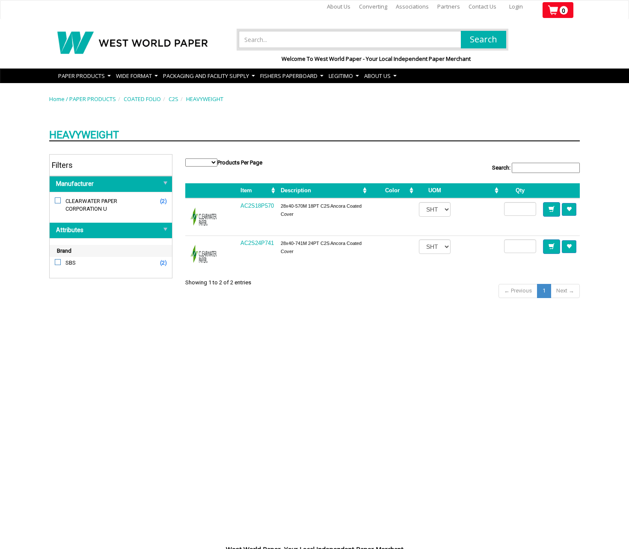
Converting (373, 6)
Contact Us (482, 6)
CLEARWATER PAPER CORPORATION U (91, 205)
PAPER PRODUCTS (92, 99)
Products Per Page (239, 162)
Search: (502, 167)
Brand (64, 251)
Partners (448, 6)
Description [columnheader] (296, 190)
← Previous (518, 290)
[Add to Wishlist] (569, 209)
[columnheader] (477, 191)
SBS (70, 263)
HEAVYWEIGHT (204, 99)
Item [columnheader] (246, 190)
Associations (412, 6)
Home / (59, 99)
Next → (565, 290)
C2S (173, 99)
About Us (338, 6)
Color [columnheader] (392, 190)
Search (483, 39)
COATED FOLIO (142, 99)
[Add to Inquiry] (551, 209)
